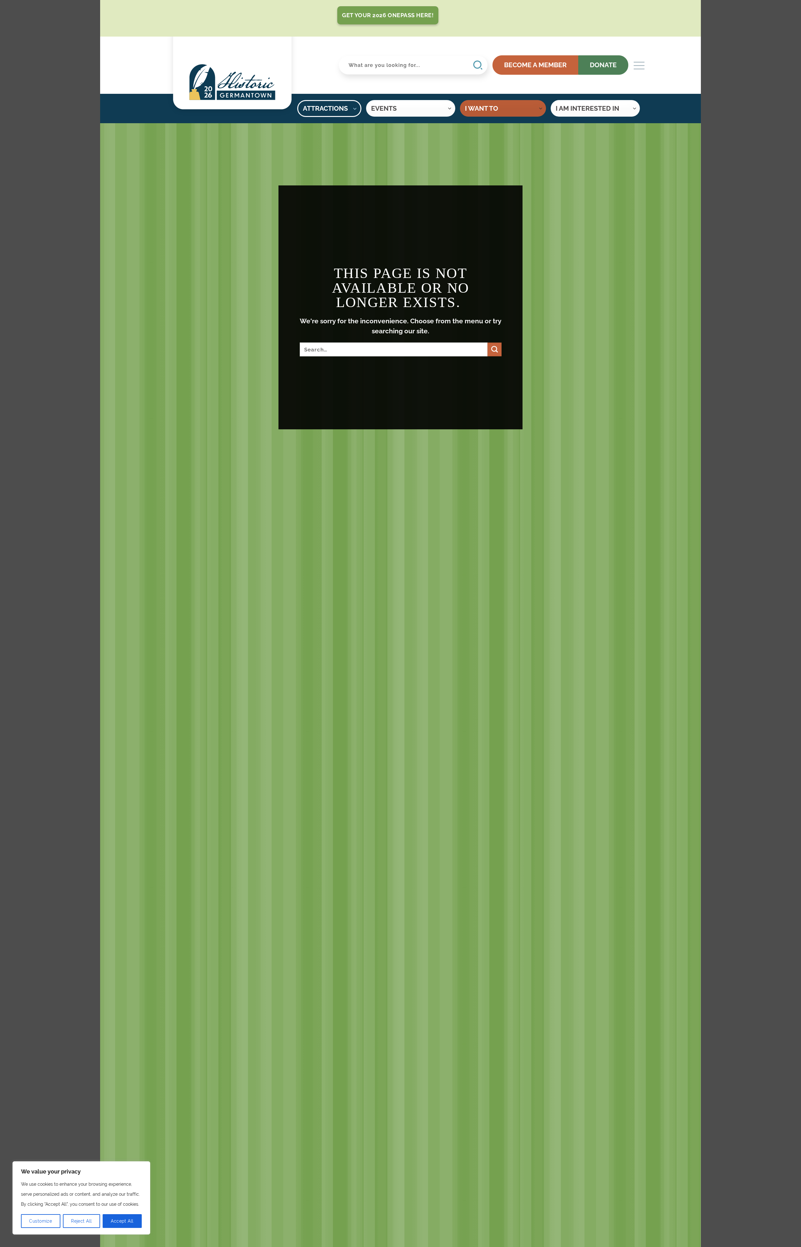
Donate (603, 65)
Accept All (122, 1221)
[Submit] (494, 349)
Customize (40, 1221)
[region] (81, 1197)
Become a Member (535, 65)
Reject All (81, 1221)
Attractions (325, 108)
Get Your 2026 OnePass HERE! (388, 15)
